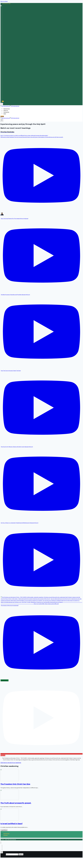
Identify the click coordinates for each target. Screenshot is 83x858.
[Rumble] (1, 102)
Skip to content (4, 1)
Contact (6, 835)
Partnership (6, 833)
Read (5, 113)
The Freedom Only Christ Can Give (15, 784)
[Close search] (1, 852)
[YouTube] (3, 102)
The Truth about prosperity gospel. (15, 803)
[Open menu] (1, 120)
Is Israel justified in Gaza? (11, 824)
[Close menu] (0, 843)
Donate (2, 116)
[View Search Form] (1, 104)
